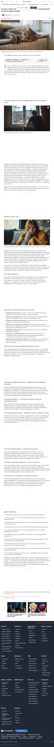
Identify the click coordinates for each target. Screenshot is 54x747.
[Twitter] (45, 1)
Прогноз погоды (19, 647)
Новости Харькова (6, 631)
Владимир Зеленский (34, 682)
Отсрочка (17, 687)
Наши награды (32, 736)
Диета (16, 663)
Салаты (17, 720)
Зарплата (17, 629)
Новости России (33, 663)
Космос (4, 661)
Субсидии (17, 636)
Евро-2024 (44, 638)
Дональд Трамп (32, 685)
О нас (2, 734)
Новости (4, 626)
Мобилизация (18, 679)
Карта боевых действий (5, 683)
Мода (43, 663)
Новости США (32, 661)
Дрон (3, 665)
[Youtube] (43, 2)
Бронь (16, 685)
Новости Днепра (6, 633)
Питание (17, 661)
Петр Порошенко (33, 696)
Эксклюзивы (45, 4)
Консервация (18, 713)
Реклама (24, 736)
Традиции (44, 688)
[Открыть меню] (2, 1)
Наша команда (4, 737)
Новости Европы (33, 658)
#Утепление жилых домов (33, 596)
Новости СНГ (32, 665)
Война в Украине (6, 679)
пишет (46, 164)
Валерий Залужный (33, 691)
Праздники (44, 679)
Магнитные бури (46, 672)
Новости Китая (32, 668)
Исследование (19, 668)
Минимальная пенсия (7, 721)
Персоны (31, 679)
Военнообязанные (19, 689)
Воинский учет (18, 691)
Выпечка (17, 711)
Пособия (17, 645)
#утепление (13, 596)
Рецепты (17, 708)
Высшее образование (20, 643)
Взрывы (4, 686)
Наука (3, 656)
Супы (16, 715)
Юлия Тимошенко (33, 698)
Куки (26, 7)
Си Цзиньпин (32, 687)
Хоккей (44, 636)
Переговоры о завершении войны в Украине (13, 4)
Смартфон (4, 668)
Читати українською (6, 18)
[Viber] (38, 1)
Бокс (43, 631)
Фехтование (45, 640)
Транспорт (31, 633)
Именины (44, 695)
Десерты (17, 718)
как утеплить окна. (9, 593)
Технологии (5, 658)
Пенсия (3, 708)
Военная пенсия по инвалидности (7, 719)
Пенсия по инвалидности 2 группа (6, 714)
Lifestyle (44, 656)
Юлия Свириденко (33, 703)
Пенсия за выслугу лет (6, 724)
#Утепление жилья (21, 596)
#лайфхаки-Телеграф (9, 598)
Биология (4, 663)
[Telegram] (41, 2)
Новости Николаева (7, 651)
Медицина (17, 638)
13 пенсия (4, 711)
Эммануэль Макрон (33, 689)
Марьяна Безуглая (33, 701)
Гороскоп (44, 658)
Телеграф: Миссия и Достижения (26, 737)
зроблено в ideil (49, 741)
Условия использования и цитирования (10, 736)
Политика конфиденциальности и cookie (16, 734)
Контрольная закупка (33, 4)
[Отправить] (16, 2)
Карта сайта (13, 737)
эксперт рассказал (15, 592)
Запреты (44, 690)
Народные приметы (47, 686)
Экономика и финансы (32, 627)
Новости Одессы (6, 636)
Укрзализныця (32, 642)
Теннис (44, 633)
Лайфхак (44, 670)
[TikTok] (49, 2)
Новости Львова (6, 638)
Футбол (44, 629)
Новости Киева (5, 629)
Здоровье (17, 656)
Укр (52, 1)
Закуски (17, 722)
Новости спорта (46, 626)
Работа (17, 631)
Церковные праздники (45, 683)
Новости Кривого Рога (6, 644)
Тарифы (31, 637)
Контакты (40, 736)
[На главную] (27, 1)
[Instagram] (47, 2)
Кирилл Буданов (33, 694)
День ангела (45, 693)
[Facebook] (36, 2)
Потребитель (45, 661)
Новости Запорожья (7, 640)
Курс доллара (32, 640)
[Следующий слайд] (52, 4)
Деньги (30, 630)
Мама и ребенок (19, 658)
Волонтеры (5, 693)
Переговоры (5, 688)
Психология (18, 665)
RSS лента (39, 737)
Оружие (4, 690)
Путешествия (45, 665)
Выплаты (17, 633)
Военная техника (6, 695)
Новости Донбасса (6, 646)
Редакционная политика (34, 734)
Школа (17, 640)
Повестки (17, 682)
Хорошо (33, 7)
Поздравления (45, 675)
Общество (17, 626)
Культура (44, 668)
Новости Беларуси (33, 670)
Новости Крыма (6, 648)
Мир (29, 656)
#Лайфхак (6, 596)
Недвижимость (32, 635)
